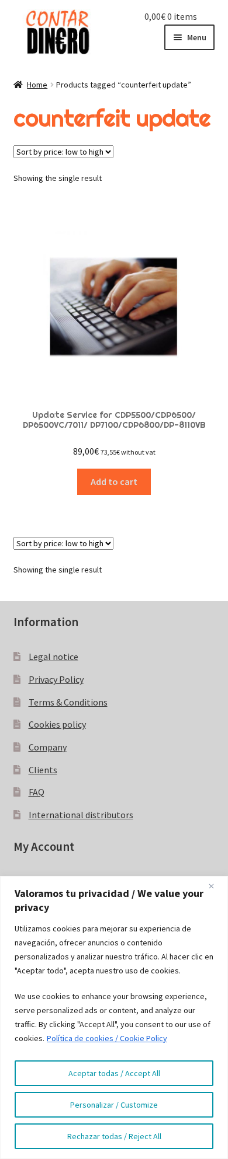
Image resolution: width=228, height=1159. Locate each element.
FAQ (36, 792)
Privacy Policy (56, 679)
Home (37, 84)
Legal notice (53, 656)
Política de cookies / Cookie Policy (107, 1038)
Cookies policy (57, 724)
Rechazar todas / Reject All (114, 1136)
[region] (114, 1017)
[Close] (216, 886)
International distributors (81, 815)
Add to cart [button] (114, 481)
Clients (43, 770)
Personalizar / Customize (114, 1104)
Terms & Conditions (68, 702)
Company (48, 747)
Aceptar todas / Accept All (114, 1073)
